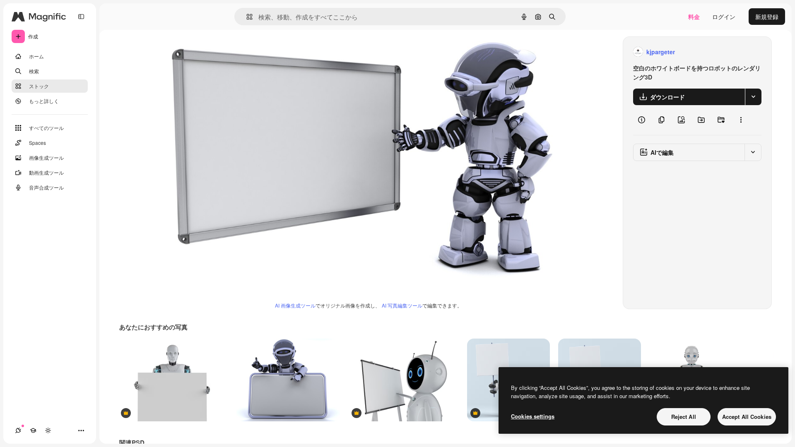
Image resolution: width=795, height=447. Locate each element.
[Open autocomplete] (246, 17)
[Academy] (33, 430)
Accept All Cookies (746, 417)
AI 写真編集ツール (402, 305)
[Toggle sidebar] (81, 16)
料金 (694, 16)
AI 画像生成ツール (295, 305)
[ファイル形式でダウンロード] (753, 97)
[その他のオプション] (740, 120)
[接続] (18, 430)
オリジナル (191, 52)
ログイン (723, 16)
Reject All (683, 417)
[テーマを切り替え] (48, 430)
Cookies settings (532, 416)
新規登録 (766, 16)
